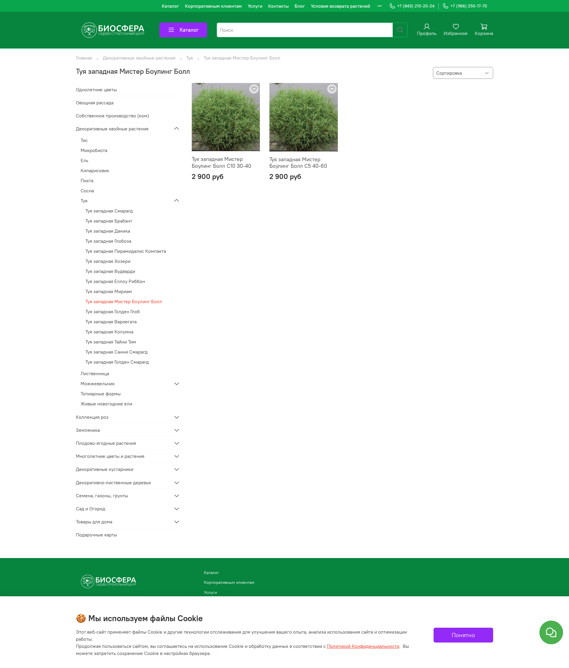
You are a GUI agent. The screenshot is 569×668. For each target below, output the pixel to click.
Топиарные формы (101, 394)
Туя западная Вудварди (110, 271)
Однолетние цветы (96, 89)
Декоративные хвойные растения (139, 58)
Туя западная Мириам (108, 291)
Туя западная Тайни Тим (110, 342)
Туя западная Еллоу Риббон (115, 281)
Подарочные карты (96, 535)
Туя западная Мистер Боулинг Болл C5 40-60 (298, 163)
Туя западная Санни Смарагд (116, 352)
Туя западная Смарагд (109, 211)
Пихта (87, 180)
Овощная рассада (95, 103)
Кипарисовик (95, 170)
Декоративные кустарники (104, 469)
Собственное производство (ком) (112, 116)
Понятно (463, 635)
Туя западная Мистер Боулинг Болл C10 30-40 (221, 162)
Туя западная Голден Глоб (112, 311)
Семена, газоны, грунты (102, 495)
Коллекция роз (92, 417)
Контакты (278, 6)
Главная (84, 58)
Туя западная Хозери (107, 261)
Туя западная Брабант (108, 221)
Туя (189, 58)
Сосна (87, 191)
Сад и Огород (90, 509)
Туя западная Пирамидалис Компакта (125, 251)
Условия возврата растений (340, 6)
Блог (300, 6)
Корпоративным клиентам (213, 6)
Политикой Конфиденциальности (363, 646)
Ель (84, 160)
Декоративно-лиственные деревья (113, 482)
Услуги (255, 6)
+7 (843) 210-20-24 (415, 6)
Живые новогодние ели (106, 404)
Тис (84, 140)
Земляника (88, 430)
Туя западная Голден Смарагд (117, 362)
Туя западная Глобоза (108, 241)
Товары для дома (94, 522)
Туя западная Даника (107, 231)
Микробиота (94, 150)
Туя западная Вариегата (111, 322)
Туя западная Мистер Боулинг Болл (123, 301)
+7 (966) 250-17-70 (468, 6)
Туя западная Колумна (109, 332)
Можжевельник (98, 383)
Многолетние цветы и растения (110, 456)
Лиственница (95, 373)
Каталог (170, 6)
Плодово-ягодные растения (106, 443)
